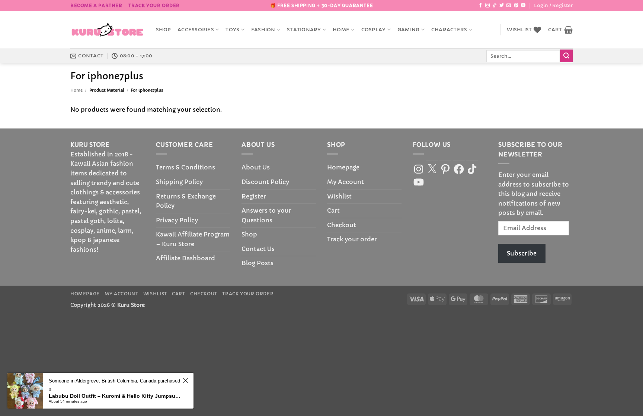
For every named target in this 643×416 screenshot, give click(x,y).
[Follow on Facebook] (480, 5)
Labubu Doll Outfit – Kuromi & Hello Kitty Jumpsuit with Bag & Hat (114, 396)
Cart (333, 210)
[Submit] (566, 56)
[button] (553, 5)
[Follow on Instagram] (487, 5)
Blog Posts (257, 263)
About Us (255, 167)
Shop (163, 30)
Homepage (343, 167)
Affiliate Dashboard (185, 258)
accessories (195, 30)
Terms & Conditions (185, 167)
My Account (345, 181)
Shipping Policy (179, 181)
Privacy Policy (177, 220)
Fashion (263, 30)
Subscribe (522, 253)
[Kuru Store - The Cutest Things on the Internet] (107, 29)
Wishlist (339, 196)
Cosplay (373, 30)
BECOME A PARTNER (96, 5)
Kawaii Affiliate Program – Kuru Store (193, 239)
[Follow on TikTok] (494, 5)
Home (341, 30)
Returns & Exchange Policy (186, 201)
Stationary (304, 30)
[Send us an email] (508, 5)
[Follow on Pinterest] (516, 5)
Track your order (154, 5)
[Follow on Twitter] (501, 5)
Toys (232, 30)
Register (253, 196)
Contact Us (258, 249)
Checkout (341, 225)
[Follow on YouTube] (523, 5)
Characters (449, 30)
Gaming (408, 30)
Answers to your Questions (266, 215)
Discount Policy (265, 181)
